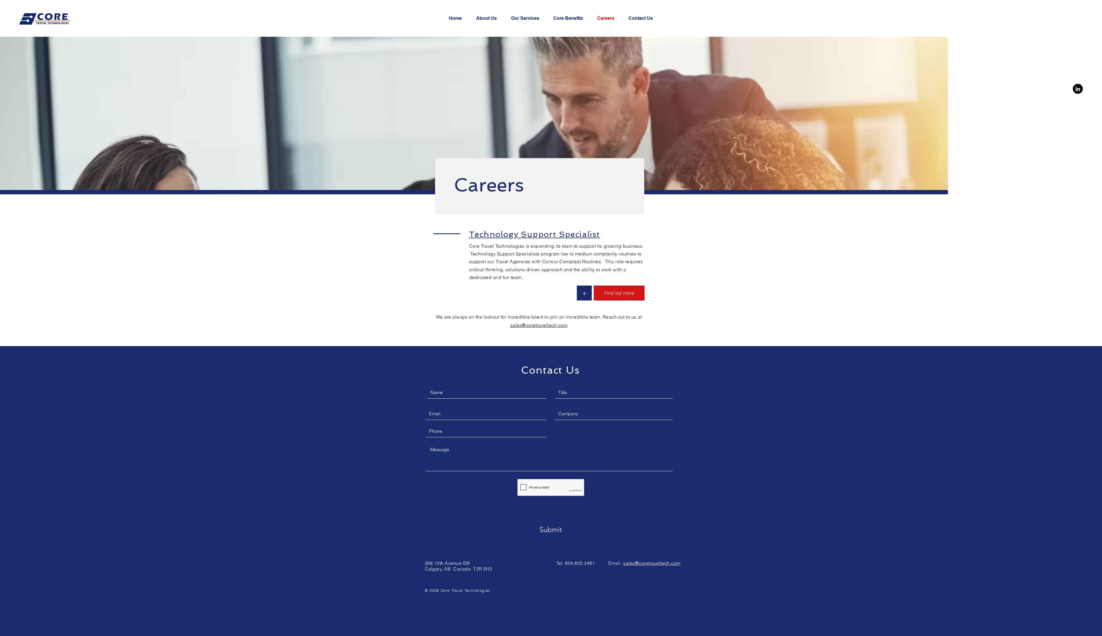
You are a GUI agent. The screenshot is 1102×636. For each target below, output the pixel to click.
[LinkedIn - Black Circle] (1078, 89)
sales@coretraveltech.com (539, 325)
